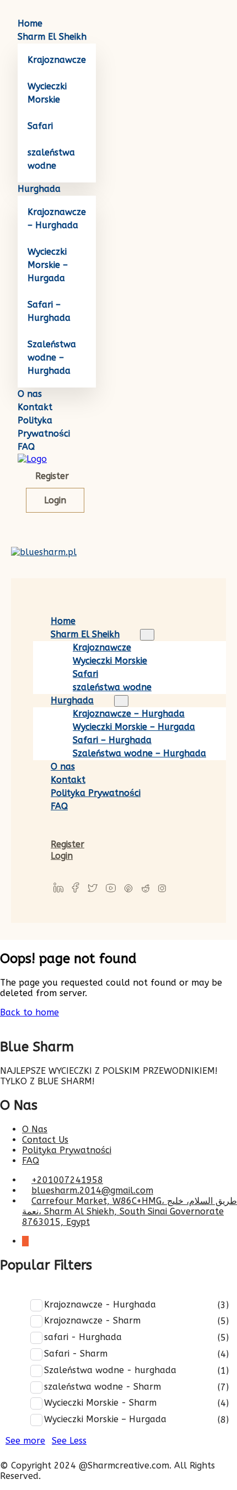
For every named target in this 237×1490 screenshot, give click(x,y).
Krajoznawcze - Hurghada (100, 1304)
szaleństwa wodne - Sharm (102, 1386)
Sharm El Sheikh (52, 36)
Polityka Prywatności (96, 793)
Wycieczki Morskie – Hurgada (48, 264)
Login (55, 500)
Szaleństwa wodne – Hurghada (52, 357)
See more (25, 1440)
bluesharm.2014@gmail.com (92, 1190)
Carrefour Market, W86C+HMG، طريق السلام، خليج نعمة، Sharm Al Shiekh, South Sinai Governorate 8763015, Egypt (129, 1211)
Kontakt (35, 407)
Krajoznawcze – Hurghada (129, 713)
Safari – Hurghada (112, 740)
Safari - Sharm (75, 1353)
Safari (40, 126)
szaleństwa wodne (112, 687)
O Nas (34, 1129)
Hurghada (39, 189)
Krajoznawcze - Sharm (92, 1320)
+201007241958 (67, 1180)
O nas (30, 394)
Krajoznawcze (57, 60)
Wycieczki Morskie (110, 660)
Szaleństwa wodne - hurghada (110, 1370)
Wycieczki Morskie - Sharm (100, 1402)
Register (52, 476)
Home (30, 23)
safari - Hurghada (83, 1337)
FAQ (26, 447)
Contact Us (45, 1139)
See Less (69, 1440)
